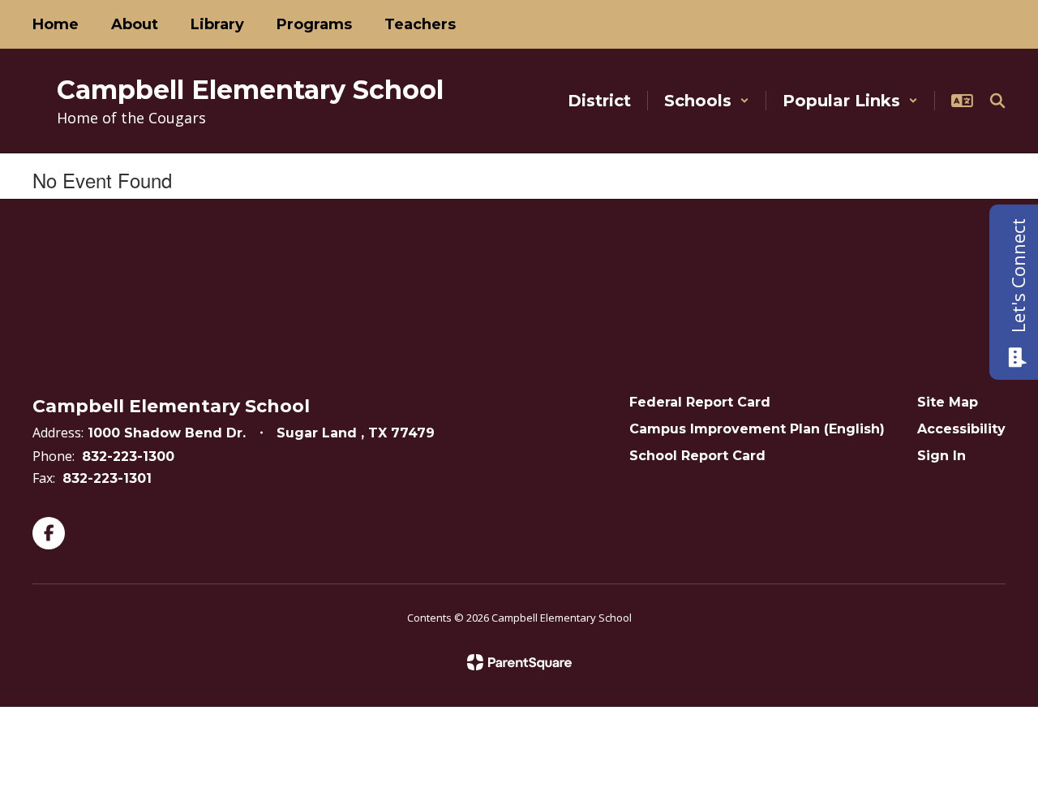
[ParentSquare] (519, 662)
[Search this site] (997, 101)
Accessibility (961, 429)
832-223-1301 (107, 478)
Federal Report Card (699, 402)
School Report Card (697, 455)
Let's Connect (1017, 275)
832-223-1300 (128, 456)
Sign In (941, 455)
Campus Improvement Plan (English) (757, 429)
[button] (706, 100)
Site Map (947, 402)
